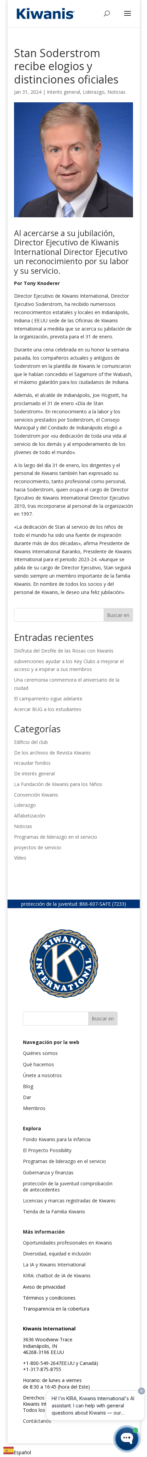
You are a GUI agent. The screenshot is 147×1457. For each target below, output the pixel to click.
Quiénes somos (40, 1053)
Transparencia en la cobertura (56, 1308)
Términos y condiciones (49, 1297)
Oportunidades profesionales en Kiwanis (67, 1242)
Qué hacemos (38, 1064)
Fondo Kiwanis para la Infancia (57, 1139)
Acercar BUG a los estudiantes (47, 709)
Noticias (116, 92)
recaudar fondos (32, 763)
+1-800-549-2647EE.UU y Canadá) (60, 1363)
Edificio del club (31, 742)
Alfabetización (29, 815)
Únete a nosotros (42, 1075)
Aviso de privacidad (44, 1287)
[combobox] (17, 1452)
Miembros (34, 1108)
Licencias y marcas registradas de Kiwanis (69, 1200)
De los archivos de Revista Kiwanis (52, 752)
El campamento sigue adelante (48, 698)
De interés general (34, 773)
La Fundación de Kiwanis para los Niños (58, 784)
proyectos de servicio (37, 847)
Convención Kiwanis (36, 794)
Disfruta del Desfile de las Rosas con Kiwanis (64, 650)
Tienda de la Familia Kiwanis (54, 1211)
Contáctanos (37, 1421)
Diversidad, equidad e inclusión (57, 1253)
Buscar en (118, 615)
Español (22, 1452)
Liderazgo (94, 92)
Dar (27, 1097)
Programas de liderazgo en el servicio (55, 837)
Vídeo (20, 857)
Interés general (63, 92)
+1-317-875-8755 (42, 1369)
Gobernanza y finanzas (48, 1172)
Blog (28, 1086)
